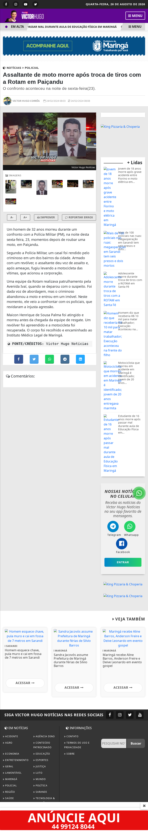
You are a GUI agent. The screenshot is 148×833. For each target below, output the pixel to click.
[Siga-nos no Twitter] (130, 715)
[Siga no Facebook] (6, 4)
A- (11, 217)
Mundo (40, 779)
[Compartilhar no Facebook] (19, 359)
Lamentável (13, 772)
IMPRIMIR (47, 217)
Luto (38, 772)
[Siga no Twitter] (35, 4)
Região (9, 791)
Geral (8, 766)
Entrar (123, 562)
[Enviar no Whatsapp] (50, 359)
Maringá (10, 779)
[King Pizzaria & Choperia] (120, 126)
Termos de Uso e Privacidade (77, 745)
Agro (8, 742)
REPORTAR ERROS (80, 217)
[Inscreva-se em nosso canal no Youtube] (140, 715)
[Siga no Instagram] (16, 4)
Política (41, 785)
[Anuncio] (74, 820)
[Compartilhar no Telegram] (65, 359)
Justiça (40, 766)
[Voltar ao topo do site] (142, 458)
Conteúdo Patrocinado (42, 745)
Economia (11, 753)
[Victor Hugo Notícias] (25, 15)
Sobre (70, 753)
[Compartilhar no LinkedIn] (80, 359)
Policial (10, 785)
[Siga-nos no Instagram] (120, 715)
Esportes (41, 760)
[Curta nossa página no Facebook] (110, 715)
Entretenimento (16, 760)
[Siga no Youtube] (26, 4)
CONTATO (72, 736)
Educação (42, 753)
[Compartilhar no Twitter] (34, 359)
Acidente (11, 736)
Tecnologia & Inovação (44, 800)
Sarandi (41, 791)
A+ (25, 217)
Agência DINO (45, 736)
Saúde (9, 798)
